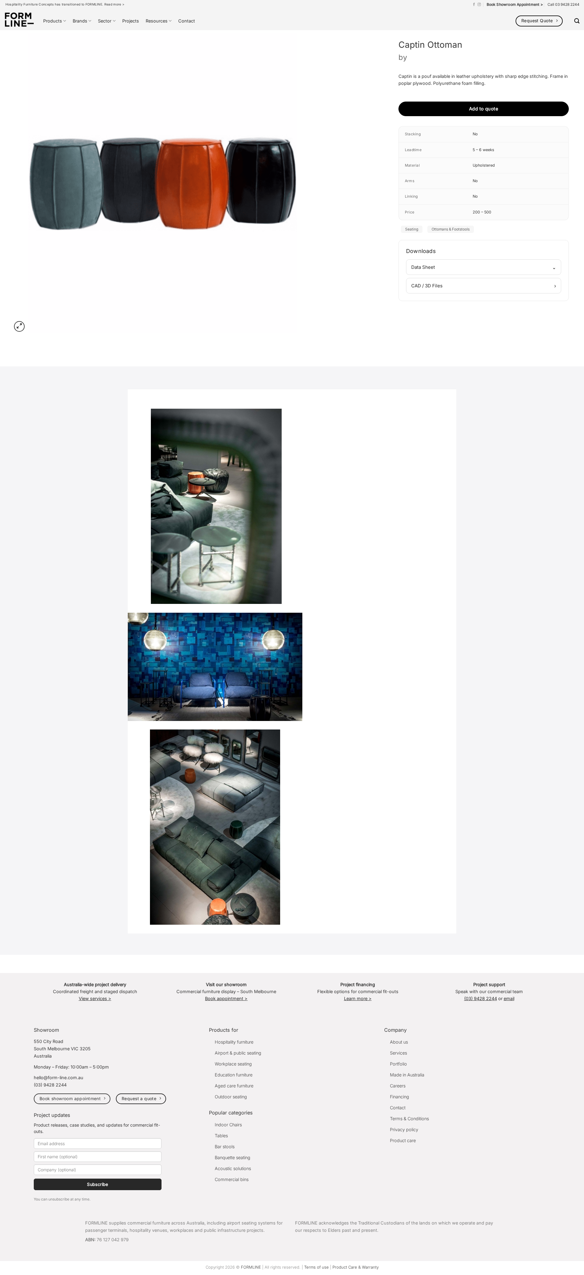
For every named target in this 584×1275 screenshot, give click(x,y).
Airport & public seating (238, 1052)
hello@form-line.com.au (58, 1077)
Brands (80, 20)
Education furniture (233, 1074)
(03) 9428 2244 (480, 998)
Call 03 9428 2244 (563, 4)
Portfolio (398, 1063)
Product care (403, 1140)
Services (398, 1052)
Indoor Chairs (228, 1124)
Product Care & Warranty (355, 1267)
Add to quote (483, 109)
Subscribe (97, 1184)
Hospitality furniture (234, 1042)
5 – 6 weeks (483, 149)
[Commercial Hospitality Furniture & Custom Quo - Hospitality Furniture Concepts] (19, 19)
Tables (221, 1135)
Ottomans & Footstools (451, 229)
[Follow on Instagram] (479, 4)
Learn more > (358, 998)
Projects (130, 20)
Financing (399, 1096)
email (509, 998)
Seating (411, 229)
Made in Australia (407, 1074)
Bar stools (225, 1146)
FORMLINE (251, 1267)
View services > (95, 998)
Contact (186, 20)
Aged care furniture (234, 1085)
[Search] (576, 21)
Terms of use (316, 1267)
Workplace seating (233, 1063)
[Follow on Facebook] (474, 4)
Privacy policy (404, 1129)
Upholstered (484, 165)
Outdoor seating (231, 1096)
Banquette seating (232, 1157)
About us (399, 1042)
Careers (397, 1085)
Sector (104, 20)
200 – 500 (482, 212)
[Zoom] (19, 326)
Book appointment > (226, 998)
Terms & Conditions (409, 1118)
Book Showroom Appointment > (515, 4)
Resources (157, 20)
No (475, 134)
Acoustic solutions (233, 1168)
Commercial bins (232, 1179)
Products (52, 20)
